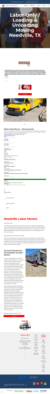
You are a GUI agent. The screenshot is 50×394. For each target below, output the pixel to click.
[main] (25, 25)
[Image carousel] (25, 111)
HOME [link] (25, 5)
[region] (25, 2)
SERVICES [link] (32, 5)
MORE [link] (38, 5)
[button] (48, 5)
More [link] (44, 5)
